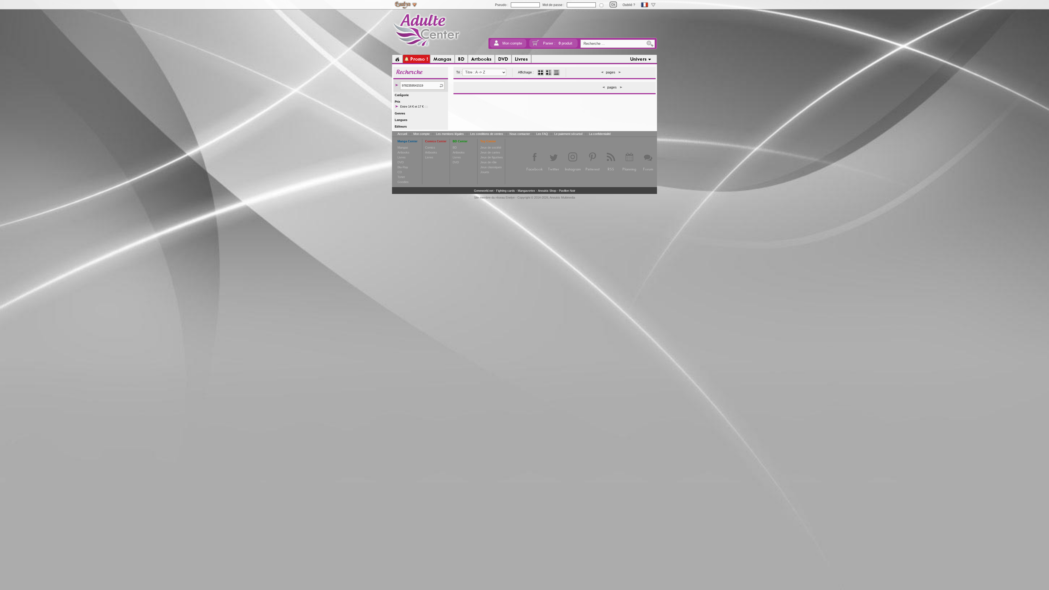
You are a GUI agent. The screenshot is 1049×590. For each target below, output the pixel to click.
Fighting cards (505, 190)
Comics (430, 147)
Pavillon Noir (567, 190)
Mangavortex (526, 190)
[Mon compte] (496, 45)
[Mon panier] (535, 45)
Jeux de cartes (490, 152)
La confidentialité (600, 133)
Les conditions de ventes (486, 133)
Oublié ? (629, 5)
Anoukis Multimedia (562, 197)
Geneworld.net (483, 190)
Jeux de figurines (491, 157)
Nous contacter (519, 133)
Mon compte (512, 43)
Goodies (403, 182)
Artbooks (403, 152)
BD (455, 147)
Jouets (484, 172)
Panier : (557, 43)
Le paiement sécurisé (568, 133)
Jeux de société (490, 147)
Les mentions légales (450, 133)
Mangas (402, 147)
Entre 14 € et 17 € (414, 106)
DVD (400, 162)
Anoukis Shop (547, 190)
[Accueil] (397, 59)
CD (399, 172)
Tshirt (401, 177)
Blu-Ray (402, 167)
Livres (401, 157)
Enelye (510, 197)
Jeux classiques (491, 167)
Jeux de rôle (488, 162)
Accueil (402, 133)
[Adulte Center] (426, 47)
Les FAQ (542, 133)
